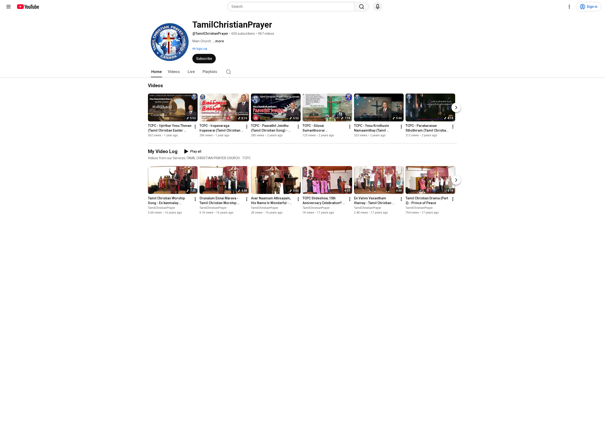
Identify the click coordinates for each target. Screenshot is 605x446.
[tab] (156, 71)
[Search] (361, 6)
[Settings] (569, 6)
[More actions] (195, 126)
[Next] (456, 107)
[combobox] (292, 6)
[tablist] (302, 71)
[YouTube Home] (27, 6)
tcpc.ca (201, 49)
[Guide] (8, 6)
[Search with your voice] (377, 6)
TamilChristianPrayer (161, 208)
